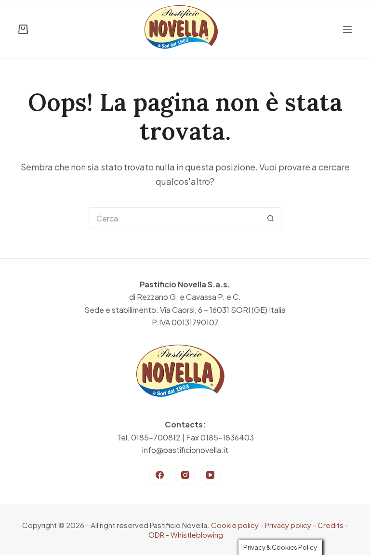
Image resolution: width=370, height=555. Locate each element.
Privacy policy (288, 524)
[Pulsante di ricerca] (270, 218)
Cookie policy (235, 524)
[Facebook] (159, 475)
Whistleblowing (197, 534)
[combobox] (174, 218)
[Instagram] (185, 475)
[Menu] (347, 29)
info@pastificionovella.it (185, 450)
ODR (156, 534)
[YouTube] (210, 475)
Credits (330, 524)
